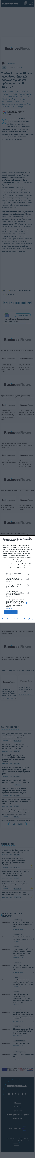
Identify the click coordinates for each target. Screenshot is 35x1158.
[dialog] (17, 579)
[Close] (31, 539)
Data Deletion (6, 619)
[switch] (27, 579)
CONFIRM (11, 611)
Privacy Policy (28, 619)
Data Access (17, 619)
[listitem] (17, 574)
